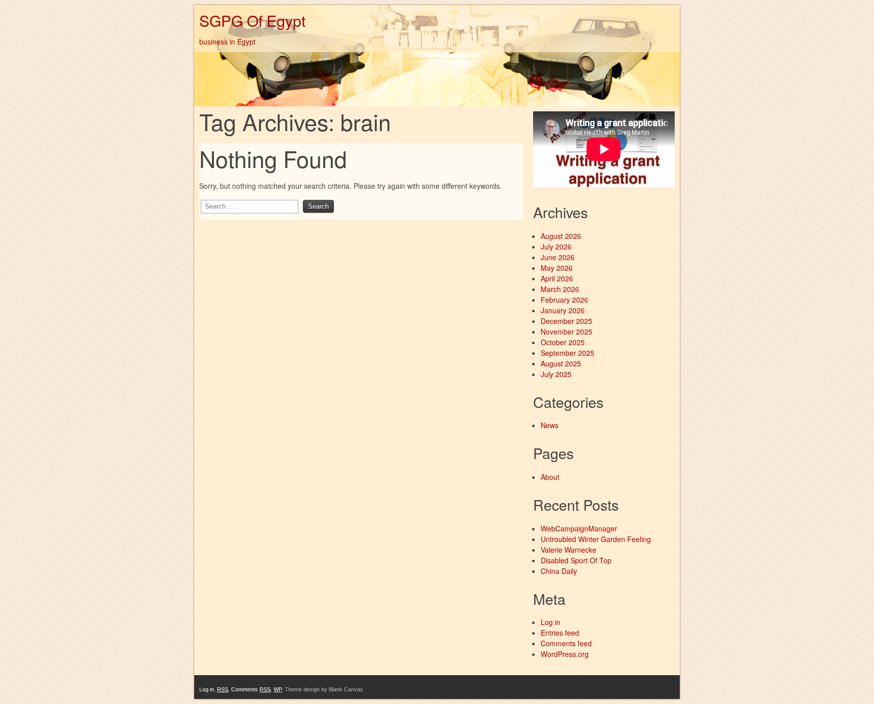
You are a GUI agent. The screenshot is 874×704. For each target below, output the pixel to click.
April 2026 (557, 278)
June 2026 (558, 257)
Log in (550, 622)
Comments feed (566, 643)
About (550, 477)
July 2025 (556, 374)
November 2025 (566, 331)
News (549, 425)
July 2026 (556, 246)
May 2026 (557, 268)
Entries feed (560, 633)
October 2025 (563, 342)
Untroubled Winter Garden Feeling (596, 539)
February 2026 (564, 300)
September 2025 (567, 353)
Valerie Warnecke (568, 550)
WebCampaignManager (579, 528)
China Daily (559, 571)
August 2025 (561, 363)
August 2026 (561, 236)
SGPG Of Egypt (252, 20)
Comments (251, 689)
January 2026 (563, 310)
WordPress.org (565, 654)
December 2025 (566, 321)
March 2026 (560, 289)
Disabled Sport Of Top (576, 560)
